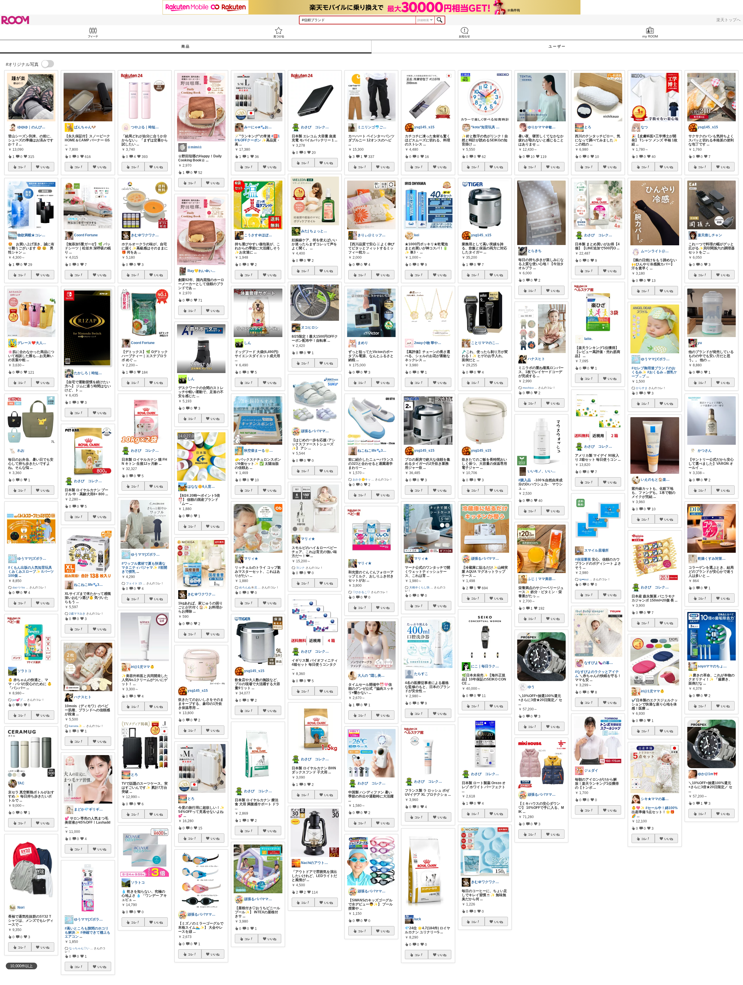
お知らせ (464, 32)
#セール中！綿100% (661, 808)
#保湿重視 (583, 559)
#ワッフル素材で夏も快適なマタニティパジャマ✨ (143, 565)
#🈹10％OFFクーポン (257, 138)
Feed (93, 32)
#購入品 (524, 480)
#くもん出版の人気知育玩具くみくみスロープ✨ (30, 570)
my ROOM (650, 32)
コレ (21, 166)
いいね (45, 166)
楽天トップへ (728, 19)
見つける (279, 32)
